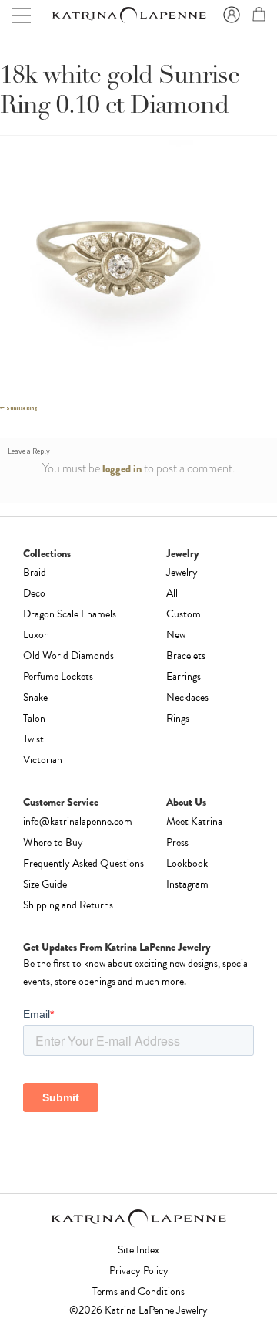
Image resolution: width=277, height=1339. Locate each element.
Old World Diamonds (68, 656)
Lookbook (187, 863)
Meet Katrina (194, 821)
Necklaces (187, 697)
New (175, 635)
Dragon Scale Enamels (69, 614)
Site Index (138, 1250)
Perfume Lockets (58, 676)
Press (177, 842)
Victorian (42, 760)
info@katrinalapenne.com (77, 821)
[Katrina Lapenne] (128, 15)
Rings (177, 718)
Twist (33, 739)
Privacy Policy (139, 1271)
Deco (34, 593)
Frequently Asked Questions (83, 863)
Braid (34, 572)
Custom (183, 614)
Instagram (187, 884)
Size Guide (45, 884)
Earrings (183, 676)
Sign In (229, 15)
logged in (122, 468)
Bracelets (185, 656)
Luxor (35, 635)
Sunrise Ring (21, 408)
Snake (35, 697)
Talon (34, 718)
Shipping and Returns (68, 905)
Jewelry (182, 572)
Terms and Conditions (138, 1291)
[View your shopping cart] (257, 17)
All (172, 593)
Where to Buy (53, 842)
